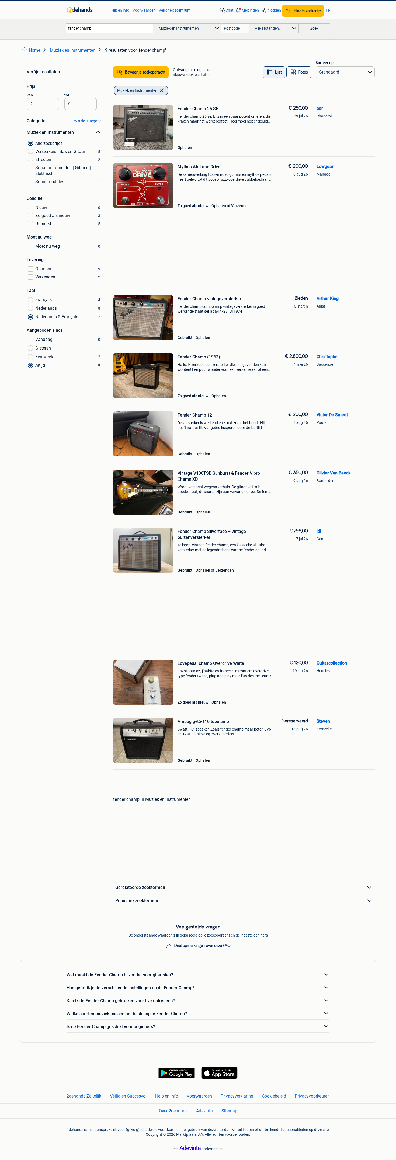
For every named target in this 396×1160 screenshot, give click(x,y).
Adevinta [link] (204, 1110)
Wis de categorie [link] (87, 121)
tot (66, 95)
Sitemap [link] (229, 1110)
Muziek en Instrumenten (137, 90)
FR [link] (328, 10)
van (30, 95)
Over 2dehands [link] (173, 1110)
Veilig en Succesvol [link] (128, 1096)
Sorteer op (325, 63)
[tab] (274, 72)
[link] (85, 10)
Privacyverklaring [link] (237, 1096)
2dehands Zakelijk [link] (84, 1096)
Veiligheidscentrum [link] (174, 10)
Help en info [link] (119, 10)
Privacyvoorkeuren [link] (312, 1096)
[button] (247, 10)
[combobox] (109, 28)
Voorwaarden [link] (144, 10)
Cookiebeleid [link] (274, 1096)
